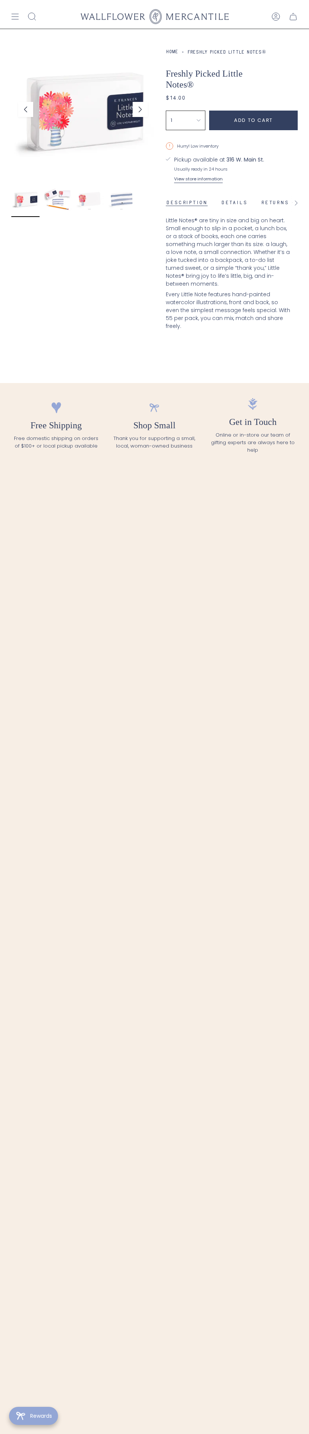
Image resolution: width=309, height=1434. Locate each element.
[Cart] (293, 16)
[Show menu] (15, 16)
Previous (25, 109)
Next (140, 109)
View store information (198, 179)
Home (172, 52)
